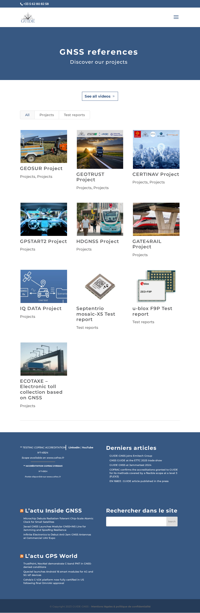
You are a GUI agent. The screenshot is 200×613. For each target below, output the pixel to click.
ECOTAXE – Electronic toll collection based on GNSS (41, 389)
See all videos (97, 96)
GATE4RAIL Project (146, 244)
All (27, 115)
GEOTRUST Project (90, 177)
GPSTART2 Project (43, 241)
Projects (47, 115)
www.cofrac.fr (55, 457)
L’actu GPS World (51, 556)
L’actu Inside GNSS (53, 510)
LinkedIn (74, 447)
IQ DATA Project (41, 308)
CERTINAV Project (155, 174)
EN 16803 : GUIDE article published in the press (139, 481)
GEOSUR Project (41, 168)
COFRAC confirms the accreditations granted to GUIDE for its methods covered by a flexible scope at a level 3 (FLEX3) (144, 473)
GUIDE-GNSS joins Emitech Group (131, 455)
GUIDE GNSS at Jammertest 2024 (130, 465)
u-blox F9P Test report (152, 311)
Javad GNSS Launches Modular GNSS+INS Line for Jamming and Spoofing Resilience (54, 528)
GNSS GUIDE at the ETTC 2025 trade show (136, 460)
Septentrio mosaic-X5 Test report (95, 314)
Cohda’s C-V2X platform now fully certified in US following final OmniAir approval (53, 581)
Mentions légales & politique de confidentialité (120, 606)
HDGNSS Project (97, 241)
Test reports (74, 115)
